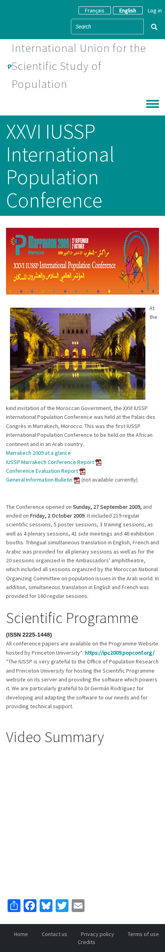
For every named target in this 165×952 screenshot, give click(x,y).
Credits (86, 942)
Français (95, 10)
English (127, 10)
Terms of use (143, 934)
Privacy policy (97, 934)
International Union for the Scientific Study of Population (79, 66)
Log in (155, 10)
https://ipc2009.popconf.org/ (120, 652)
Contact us (54, 934)
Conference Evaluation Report (42, 470)
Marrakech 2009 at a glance (38, 452)
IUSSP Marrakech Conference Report (50, 462)
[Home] (9, 66)
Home (21, 934)
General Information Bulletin (40, 479)
